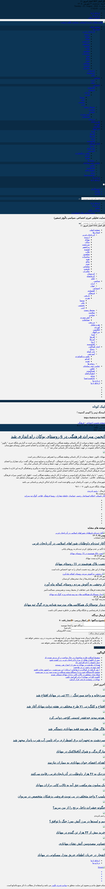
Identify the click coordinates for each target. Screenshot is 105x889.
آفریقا (92, 134)
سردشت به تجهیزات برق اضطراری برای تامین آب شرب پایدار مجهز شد (59, 740)
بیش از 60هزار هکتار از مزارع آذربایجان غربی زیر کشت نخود (74, 660)
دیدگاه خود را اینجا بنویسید (72, 625)
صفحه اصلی (95, 27)
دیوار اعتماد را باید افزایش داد (87, 662)
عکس (92, 165)
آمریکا (92, 136)
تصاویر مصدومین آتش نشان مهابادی (82, 843)
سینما (82, 97)
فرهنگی (91, 90)
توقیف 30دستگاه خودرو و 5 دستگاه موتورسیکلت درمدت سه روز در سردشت (67, 672)
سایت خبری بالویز (59, 885)
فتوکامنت (91, 168)
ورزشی (91, 119)
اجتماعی (96, 85)
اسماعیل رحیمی (83, 496)
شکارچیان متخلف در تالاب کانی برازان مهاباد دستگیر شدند (75, 675)
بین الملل (96, 129)
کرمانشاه (91, 73)
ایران (93, 80)
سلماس (86, 63)
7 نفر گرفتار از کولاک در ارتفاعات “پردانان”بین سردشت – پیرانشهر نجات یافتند (67, 670)
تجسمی (81, 102)
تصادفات (86, 117)
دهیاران (59, 496)
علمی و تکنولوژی (82, 153)
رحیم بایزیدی (92, 491)
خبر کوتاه (91, 148)
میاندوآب (86, 53)
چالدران (86, 68)
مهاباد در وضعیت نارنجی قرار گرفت (85, 679)
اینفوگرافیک (90, 170)
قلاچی (40, 496)
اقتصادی (91, 87)
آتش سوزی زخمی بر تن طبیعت (87, 667)
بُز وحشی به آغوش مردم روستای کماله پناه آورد (74, 584)
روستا (52, 496)
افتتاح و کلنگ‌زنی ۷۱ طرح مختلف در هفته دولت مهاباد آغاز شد (66, 706)
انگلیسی (96, 126)
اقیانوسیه (91, 141)
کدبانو (87, 156)
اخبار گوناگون (94, 143)
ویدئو (93, 173)
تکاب (87, 49)
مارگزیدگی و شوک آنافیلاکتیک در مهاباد (80, 751)
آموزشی (91, 151)
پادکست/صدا (89, 175)
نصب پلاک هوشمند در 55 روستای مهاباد (80, 564)
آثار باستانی (100, 496)
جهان (92, 83)
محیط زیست (89, 107)
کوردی (97, 124)
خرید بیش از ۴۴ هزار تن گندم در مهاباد (80, 832)
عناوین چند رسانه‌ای (91, 163)
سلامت (92, 109)
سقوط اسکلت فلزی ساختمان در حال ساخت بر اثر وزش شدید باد (72, 658)
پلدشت (87, 66)
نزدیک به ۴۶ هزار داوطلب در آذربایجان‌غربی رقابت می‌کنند (68, 774)
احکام (92, 496)
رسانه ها (91, 160)
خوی (88, 61)
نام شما (67, 628)
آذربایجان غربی (88, 32)
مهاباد (87, 36)
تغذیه (87, 158)
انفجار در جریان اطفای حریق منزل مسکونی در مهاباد (71, 855)
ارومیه (87, 34)
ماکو (88, 58)
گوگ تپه (33, 496)
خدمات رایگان (94, 18)
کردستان (91, 70)
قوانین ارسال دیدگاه (97, 633)
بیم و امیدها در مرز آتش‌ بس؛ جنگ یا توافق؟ (77, 821)
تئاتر (83, 100)
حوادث (92, 112)
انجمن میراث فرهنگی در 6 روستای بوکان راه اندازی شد (58, 436)
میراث (27, 496)
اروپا (93, 139)
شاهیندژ (86, 51)
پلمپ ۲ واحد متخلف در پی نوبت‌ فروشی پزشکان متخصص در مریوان (61, 796)
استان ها (96, 29)
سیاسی (97, 78)
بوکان (87, 39)
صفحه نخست (99, 423)
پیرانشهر (86, 44)
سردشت (86, 41)
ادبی (83, 105)
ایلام (93, 75)
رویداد (92, 146)
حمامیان (71, 496)
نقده (88, 56)
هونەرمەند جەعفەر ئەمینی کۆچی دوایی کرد (77, 717)
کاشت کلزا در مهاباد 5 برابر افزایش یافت (83, 677)
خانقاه (65, 496)
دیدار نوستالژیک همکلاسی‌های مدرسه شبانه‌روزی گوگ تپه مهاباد (64, 604)
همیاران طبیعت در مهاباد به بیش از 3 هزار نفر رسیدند (77, 665)
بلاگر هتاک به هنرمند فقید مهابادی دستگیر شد (76, 729)
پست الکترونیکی (64, 631)
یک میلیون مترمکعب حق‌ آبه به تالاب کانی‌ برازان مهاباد (70, 785)
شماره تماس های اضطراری (83, 213)
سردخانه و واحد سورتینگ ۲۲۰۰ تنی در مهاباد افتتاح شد (70, 695)
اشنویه (87, 46)
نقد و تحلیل (95, 122)
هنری (87, 95)
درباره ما (96, 15)
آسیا (93, 131)
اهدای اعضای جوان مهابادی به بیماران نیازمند (76, 762)
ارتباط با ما (95, 13)
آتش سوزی (85, 114)
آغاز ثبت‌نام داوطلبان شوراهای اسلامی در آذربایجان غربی (68, 543)
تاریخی (87, 92)
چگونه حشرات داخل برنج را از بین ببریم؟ (79, 807)
